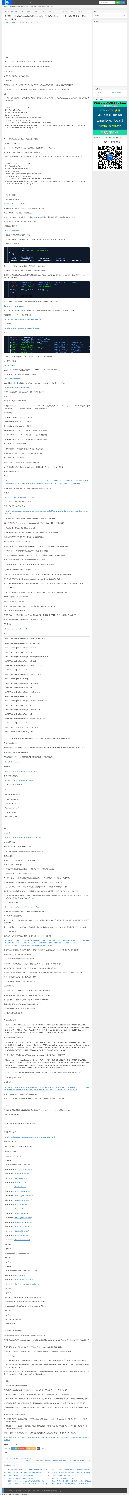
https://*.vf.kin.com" (20, 1213)
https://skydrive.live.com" (22, 1218)
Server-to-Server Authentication (14, 306)
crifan (13, 22)
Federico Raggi (36, 217)
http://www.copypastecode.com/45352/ (17, 629)
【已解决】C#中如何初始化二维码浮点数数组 (19, 1475)
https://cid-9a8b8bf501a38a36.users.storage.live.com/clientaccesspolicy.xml (29, 1137)
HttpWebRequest (31, 1448)
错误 (38, 1448)
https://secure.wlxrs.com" (22, 1226)
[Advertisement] (31, 38)
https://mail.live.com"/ (21, 1231)
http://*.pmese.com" (20, 1178)
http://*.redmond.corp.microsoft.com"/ (26, 1284)
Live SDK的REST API (11, 365)
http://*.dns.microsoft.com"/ (23, 1279)
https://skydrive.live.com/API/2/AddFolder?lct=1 (20, 497)
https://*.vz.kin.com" (20, 1209)
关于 (30, 2)
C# (16, 1448)
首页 (15, 2)
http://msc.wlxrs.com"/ (21, 1191)
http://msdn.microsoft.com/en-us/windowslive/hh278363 (22, 837)
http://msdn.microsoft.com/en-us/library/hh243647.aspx (22, 907)
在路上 (7, 2)
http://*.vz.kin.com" (20, 1182)
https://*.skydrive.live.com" (23, 1196)
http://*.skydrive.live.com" (22, 1169)
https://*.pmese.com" (21, 1204)
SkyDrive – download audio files (15, 204)
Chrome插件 (97, 92)
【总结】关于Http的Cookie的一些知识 (19, 1458)
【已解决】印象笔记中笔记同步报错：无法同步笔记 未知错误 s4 (25, 1472)
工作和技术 (17, 12)
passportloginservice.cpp (12, 230)
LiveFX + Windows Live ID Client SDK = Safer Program (22, 319)
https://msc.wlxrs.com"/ (22, 1240)
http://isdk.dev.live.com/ (11, 762)
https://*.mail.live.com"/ (21, 1235)
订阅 (123, 2)
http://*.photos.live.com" (22, 1173)
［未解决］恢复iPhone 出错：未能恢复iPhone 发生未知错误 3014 (69, 1484)
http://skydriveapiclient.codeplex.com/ (16, 387)
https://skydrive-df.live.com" (23, 1222)
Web (23, 12)
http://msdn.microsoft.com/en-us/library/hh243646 (20, 771)
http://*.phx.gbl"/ (19, 1275)
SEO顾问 (96, 95)
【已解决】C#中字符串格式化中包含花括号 (63, 1475)
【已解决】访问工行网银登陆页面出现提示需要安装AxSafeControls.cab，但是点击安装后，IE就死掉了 (55, 1460)
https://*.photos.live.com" (22, 1200)
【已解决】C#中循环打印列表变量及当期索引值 (20, 1478)
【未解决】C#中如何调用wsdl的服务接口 (62, 1478)
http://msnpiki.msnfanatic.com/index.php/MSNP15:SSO (36, 339)
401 (13, 1448)
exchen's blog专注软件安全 (117, 92)
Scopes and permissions (12, 379)
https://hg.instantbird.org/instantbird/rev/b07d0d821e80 (22, 328)
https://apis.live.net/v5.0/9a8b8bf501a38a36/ (19, 780)
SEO (53, 1491)
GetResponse (21, 1448)
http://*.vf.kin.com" (20, 1187)
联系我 (23, 2)
